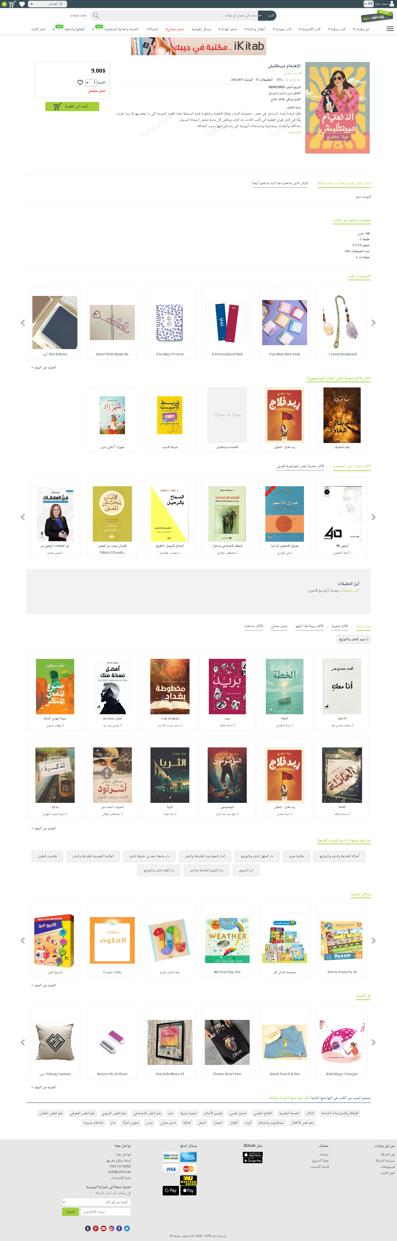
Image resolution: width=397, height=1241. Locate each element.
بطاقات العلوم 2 (112, 972)
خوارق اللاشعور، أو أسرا (285, 546)
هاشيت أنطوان (47, 856)
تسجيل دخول (381, 4)
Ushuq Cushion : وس (55, 1074)
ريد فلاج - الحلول (284, 447)
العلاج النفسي (263, 1113)
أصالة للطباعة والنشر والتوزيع (339, 856)
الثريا (170, 807)
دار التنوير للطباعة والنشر (206, 870)
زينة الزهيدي (283, 725)
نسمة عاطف (226, 725)
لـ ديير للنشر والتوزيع (353, 639)
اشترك (70, 1212)
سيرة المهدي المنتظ (55, 718)
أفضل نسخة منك (112, 718)
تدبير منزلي (168, 1123)
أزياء (248, 1123)
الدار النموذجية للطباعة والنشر (205, 856)
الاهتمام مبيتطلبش (227, 447)
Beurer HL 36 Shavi (112, 1074)
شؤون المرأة (131, 1123)
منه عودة (168, 814)
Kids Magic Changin (342, 1074)
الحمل (202, 1123)
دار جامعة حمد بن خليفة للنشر (149, 856)
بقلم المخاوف (342, 447)
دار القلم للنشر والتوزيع (159, 870)
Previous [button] (374, 323)
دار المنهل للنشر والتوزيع (257, 856)
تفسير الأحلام (213, 1113)
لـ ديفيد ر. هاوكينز (169, 553)
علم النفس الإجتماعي (147, 1113)
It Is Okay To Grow (170, 354)
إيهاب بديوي (54, 725)
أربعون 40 (342, 546)
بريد (227, 718)
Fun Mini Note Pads (284, 354)
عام (170, 1113)
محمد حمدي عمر (341, 725)
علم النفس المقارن (51, 1113)
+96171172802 (120, 1166)
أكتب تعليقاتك (349, 591)
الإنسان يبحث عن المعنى (112, 546)
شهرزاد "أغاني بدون (112, 447)
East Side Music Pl (170, 1074)
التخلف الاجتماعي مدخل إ (227, 546)
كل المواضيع (299, 1098)
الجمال (217, 1123)
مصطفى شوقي (111, 814)
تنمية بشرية (188, 1113)
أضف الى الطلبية (76, 107)
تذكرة (55, 807)
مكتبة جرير (296, 856)
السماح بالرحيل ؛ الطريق (170, 546)
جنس (149, 1123)
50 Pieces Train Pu (342, 972)
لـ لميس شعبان (55, 553)
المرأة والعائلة (278, 1098)
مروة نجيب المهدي (54, 814)
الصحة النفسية (289, 1113)
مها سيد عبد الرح (225, 814)
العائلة (342, 807)
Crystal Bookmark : (342, 354)
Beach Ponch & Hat (285, 1074)
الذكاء (310, 1113)
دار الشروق (246, 870)
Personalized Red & (227, 354)
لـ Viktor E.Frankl (112, 553)
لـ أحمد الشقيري (342, 553)
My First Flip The (227, 972)
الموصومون (227, 807)
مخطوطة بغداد (170, 718)
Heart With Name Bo (112, 354)
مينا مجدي (291, 73)
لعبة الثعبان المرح (169, 972)
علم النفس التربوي (114, 1113)
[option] (342, 322)
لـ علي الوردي (284, 553)
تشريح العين (55, 972)
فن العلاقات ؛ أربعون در (55, 546)
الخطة (284, 718)
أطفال (234, 1123)
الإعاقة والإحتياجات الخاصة (339, 1113)
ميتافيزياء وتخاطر (271, 1123)
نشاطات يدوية (93, 1123)
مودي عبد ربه (111, 725)
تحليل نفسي (238, 1113)
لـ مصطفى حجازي (227, 553)
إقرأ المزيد (294, 132)
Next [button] (23, 323)
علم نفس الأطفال (302, 1123)
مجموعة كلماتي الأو (284, 972)
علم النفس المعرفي (82, 1113)
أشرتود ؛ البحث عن (112, 807)
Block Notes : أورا (55, 354)
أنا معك (342, 718)
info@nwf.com (119, 1172)
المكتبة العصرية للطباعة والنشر (93, 856)
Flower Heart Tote (227, 1074)
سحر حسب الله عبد (168, 725)
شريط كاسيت (170, 447)
